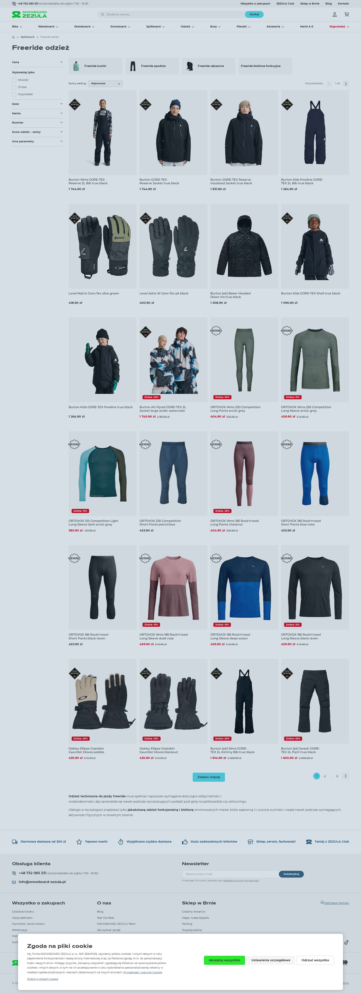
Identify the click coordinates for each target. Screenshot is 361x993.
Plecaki (242, 26)
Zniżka (22, 87)
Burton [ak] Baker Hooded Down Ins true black (230, 295)
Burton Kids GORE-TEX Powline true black (101, 407)
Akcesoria (273, 26)
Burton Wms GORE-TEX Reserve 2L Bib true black (88, 181)
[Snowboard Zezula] (29, 14)
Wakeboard (46, 26)
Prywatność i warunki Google (142, 972)
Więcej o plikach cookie (42, 979)
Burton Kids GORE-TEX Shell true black (310, 293)
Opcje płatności (22, 918)
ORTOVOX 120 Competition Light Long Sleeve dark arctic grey (93, 522)
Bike (15, 26)
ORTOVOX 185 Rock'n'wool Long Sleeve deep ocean (230, 636)
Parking (187, 924)
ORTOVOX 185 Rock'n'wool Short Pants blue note (301, 522)
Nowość (23, 80)
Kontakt (343, 3)
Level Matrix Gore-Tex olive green (94, 293)
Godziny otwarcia (193, 911)
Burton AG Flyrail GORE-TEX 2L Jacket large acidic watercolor (163, 408)
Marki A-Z (306, 26)
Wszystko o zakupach (255, 3)
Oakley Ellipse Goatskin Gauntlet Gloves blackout (159, 750)
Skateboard (82, 26)
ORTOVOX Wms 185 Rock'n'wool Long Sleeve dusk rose (164, 636)
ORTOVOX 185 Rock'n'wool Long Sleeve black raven (301, 636)
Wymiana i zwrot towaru (28, 924)
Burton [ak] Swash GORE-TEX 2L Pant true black (300, 750)
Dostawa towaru (23, 911)
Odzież (185, 26)
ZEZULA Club (285, 3)
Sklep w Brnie (309, 3)
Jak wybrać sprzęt (109, 930)
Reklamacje (19, 930)
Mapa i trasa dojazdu (195, 918)
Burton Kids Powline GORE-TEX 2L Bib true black (302, 181)
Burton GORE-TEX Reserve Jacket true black (159, 181)
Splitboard (153, 26)
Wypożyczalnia (192, 930)
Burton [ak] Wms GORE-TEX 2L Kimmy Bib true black (232, 750)
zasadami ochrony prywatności (241, 880)
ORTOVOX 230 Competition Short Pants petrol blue (160, 522)
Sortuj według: (77, 83)
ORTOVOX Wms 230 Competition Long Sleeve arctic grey (306, 408)
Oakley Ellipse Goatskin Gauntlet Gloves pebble (86, 750)
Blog (328, 3)
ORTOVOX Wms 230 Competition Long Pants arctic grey (235, 408)
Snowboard (118, 26)
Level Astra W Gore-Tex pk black (164, 293)
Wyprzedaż (337, 26)
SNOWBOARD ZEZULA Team (116, 924)
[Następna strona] (346, 84)
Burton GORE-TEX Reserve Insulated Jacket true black (231, 181)
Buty (213, 26)
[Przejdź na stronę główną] (13, 37)
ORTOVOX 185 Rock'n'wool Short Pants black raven (88, 636)
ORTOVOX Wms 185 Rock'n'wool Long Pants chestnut (234, 522)
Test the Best (105, 918)
